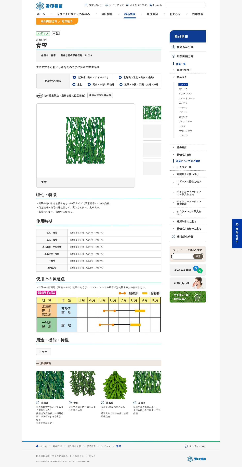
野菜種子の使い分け (188, 174)
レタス (182, 126)
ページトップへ (197, 446)
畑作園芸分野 (185, 56)
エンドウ (183, 89)
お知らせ (175, 14)
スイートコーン (187, 98)
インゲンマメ (185, 93)
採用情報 (197, 14)
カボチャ (183, 103)
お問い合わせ (96, 5)
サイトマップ (116, 5)
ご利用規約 (78, 456)
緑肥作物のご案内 (186, 221)
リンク (92, 456)
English (157, 5)
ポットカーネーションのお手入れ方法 (189, 193)
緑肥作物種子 (184, 70)
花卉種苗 (182, 147)
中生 (44, 352)
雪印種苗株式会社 (197, 459)
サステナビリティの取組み (73, 14)
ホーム (41, 14)
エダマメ (183, 84)
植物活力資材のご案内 (189, 228)
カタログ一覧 (184, 167)
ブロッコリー (185, 121)
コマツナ (183, 117)
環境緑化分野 (185, 236)
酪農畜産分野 (185, 47)
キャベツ (183, 107)
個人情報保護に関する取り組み (52, 456)
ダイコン (183, 112)
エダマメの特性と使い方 (189, 183)
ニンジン (183, 135)
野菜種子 (182, 77)
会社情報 (107, 14)
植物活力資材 (184, 154)
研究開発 (152, 14)
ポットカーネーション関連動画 (189, 203)
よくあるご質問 (138, 5)
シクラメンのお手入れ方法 (189, 213)
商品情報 (129, 14)
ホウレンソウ (185, 131)
